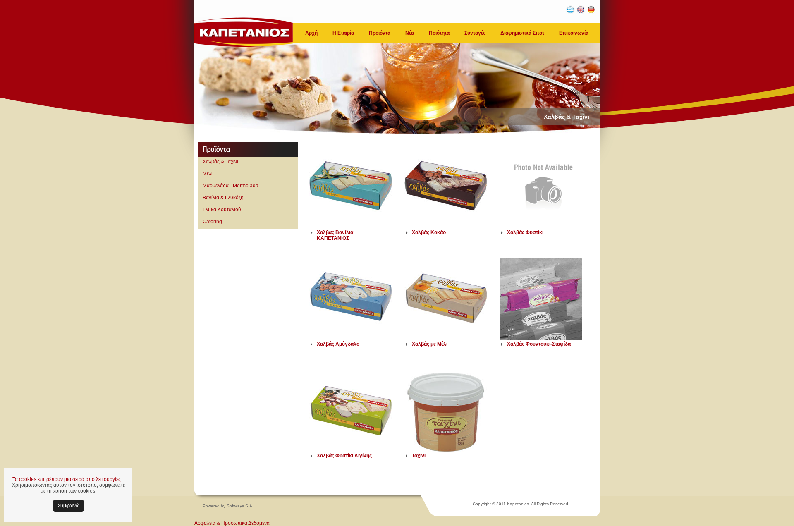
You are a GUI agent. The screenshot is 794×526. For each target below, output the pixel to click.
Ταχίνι (419, 456)
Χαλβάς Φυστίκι (525, 232)
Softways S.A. (240, 506)
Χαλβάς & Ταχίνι (220, 162)
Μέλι (208, 174)
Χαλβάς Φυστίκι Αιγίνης (344, 456)
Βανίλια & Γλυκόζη (223, 198)
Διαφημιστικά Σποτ (522, 33)
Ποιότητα (439, 33)
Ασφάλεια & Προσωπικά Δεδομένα (232, 523)
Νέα (409, 33)
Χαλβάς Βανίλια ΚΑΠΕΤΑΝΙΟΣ (335, 235)
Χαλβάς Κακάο (429, 232)
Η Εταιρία (343, 33)
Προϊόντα (379, 33)
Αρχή (311, 33)
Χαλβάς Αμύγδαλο (338, 344)
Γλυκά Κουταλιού (222, 210)
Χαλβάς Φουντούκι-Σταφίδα (539, 344)
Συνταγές (474, 33)
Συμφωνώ (68, 506)
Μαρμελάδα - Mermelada (230, 186)
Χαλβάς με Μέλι (429, 344)
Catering (212, 222)
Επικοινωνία (573, 33)
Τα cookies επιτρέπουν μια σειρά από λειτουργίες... (68, 479)
